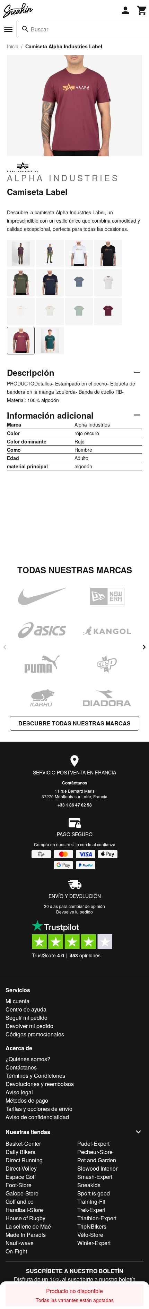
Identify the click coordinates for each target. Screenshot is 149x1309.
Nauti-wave (20, 1243)
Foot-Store (19, 1185)
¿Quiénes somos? (28, 1059)
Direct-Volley (21, 1168)
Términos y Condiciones (35, 1076)
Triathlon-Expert (96, 1218)
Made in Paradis (26, 1235)
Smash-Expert (94, 1177)
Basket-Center (23, 1143)
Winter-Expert (94, 1243)
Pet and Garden (96, 1160)
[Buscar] (25, 29)
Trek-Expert (91, 1210)
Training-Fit (91, 1201)
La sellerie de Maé (28, 1226)
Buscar (39, 29)
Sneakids (88, 1185)
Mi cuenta (17, 1001)
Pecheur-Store (95, 1152)
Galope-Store (22, 1193)
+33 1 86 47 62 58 (75, 805)
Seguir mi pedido (26, 1018)
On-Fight (16, 1251)
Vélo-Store (90, 1235)
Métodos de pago (27, 1100)
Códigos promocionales (35, 1034)
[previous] (5, 647)
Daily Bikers (20, 1152)
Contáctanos (74, 782)
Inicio (12, 46)
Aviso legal (19, 1092)
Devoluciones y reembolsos (40, 1084)
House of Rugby (25, 1218)
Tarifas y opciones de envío (39, 1109)
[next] (144, 647)
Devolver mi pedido (29, 1026)
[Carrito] (142, 10)
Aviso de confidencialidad (37, 1117)
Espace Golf (21, 1177)
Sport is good (93, 1193)
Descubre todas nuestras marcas (74, 723)
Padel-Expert (93, 1143)
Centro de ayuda (26, 1009)
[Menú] (8, 29)
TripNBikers (91, 1226)
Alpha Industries (63, 177)
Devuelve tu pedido (74, 912)
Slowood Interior (97, 1168)
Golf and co (20, 1201)
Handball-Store (24, 1210)
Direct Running (24, 1160)
